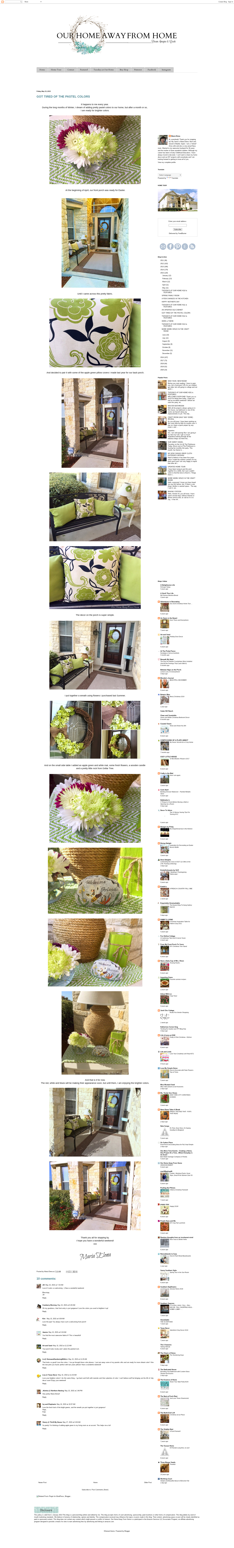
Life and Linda (165, 1052)
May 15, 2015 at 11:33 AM (67, 1375)
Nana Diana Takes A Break (170, 1110)
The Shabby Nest (166, 1429)
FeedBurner (182, 233)
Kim (44, 1319)
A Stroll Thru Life (166, 593)
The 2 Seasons (165, 1345)
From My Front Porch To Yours (172, 944)
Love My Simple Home (168, 1068)
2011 (162, 260)
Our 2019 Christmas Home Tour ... (181, 604)
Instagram (166, 69)
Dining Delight (165, 843)
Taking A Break (165, 1347)
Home (42, 69)
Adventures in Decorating (170, 602)
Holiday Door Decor (176, 636)
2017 (162, 360)
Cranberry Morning (49, 1305)
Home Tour (56, 69)
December (166, 353)
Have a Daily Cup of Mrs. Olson (172, 961)
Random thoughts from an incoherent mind (176, 1237)
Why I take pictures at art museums (171, 1087)
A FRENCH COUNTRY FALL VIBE (181, 889)
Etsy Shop (124, 69)
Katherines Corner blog (169, 1027)
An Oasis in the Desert (168, 618)
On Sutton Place (166, 1142)
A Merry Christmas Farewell (179, 1190)
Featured (84, 69)
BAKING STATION (174, 491)
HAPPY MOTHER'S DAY (171, 302)
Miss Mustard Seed (167, 1085)
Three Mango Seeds (167, 1462)
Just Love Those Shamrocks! (179, 1398)
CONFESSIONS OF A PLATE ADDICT (174, 740)
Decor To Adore (166, 810)
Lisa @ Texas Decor (49, 1375)
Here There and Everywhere (179, 620)
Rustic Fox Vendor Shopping (179, 1012)
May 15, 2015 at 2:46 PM (73, 1391)
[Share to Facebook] (74, 1271)
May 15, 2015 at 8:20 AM (66, 1305)
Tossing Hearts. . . (175, 963)
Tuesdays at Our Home (104, 69)
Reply (44, 1298)
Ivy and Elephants (49, 1404)
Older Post (148, 1482)
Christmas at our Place (177, 1415)
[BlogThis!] (69, 1271)
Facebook (152, 69)
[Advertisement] (81, 81)
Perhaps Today (165, 587)
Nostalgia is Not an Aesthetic (169, 653)
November (166, 350)
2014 (162, 270)
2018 (162, 363)
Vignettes (171, 431)
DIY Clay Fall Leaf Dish (177, 1223)
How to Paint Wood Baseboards (180, 1256)
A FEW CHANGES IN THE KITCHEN (175, 299)
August (165, 341)
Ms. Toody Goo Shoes (168, 1093)
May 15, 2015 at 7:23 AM (54, 1285)
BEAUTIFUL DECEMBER (178, 680)
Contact (70, 69)
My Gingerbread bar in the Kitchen (181, 829)
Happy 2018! (174, 1206)
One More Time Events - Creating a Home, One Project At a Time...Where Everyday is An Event (176, 1153)
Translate (174, 178)
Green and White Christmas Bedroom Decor (175, 717)
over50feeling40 (166, 1171)
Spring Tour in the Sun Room (179, 1272)
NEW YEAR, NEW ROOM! (177, 381)
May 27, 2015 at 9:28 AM (71, 1422)
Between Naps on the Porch (170, 670)
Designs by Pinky (167, 827)
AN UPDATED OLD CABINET (172, 310)
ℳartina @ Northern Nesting (53, 1391)
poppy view (164, 1204)
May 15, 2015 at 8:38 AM (55, 1319)
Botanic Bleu (165, 694)
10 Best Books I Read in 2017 (179, 759)
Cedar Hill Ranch (166, 711)
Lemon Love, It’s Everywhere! (170, 672)
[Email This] (67, 1271)
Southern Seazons (167, 1303)
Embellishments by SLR (169, 870)
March (164, 282)
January (165, 275)
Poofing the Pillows (167, 1188)
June (164, 335)
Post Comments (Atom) (100, 1490)
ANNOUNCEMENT (166, 1165)
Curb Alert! (164, 790)
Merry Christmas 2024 (177, 696)
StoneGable (164, 1320)
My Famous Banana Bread (169, 595)
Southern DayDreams (168, 1287)
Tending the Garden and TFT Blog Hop (173, 1029)
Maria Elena (175, 136)
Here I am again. (175, 775)
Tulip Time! (173, 996)
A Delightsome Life (167, 585)
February (165, 278)
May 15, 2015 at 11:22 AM (62, 1346)
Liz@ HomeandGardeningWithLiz (55, 1359)
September (166, 344)
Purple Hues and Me (168, 1221)
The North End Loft (167, 1413)
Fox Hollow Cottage (167, 936)
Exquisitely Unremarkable (170, 903)
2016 (162, 357)
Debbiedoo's (165, 800)
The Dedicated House (168, 1369)
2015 (162, 273)
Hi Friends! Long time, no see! (180, 1448)
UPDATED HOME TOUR (176, 467)
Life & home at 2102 (167, 1035)
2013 (162, 267)
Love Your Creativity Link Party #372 (182, 1054)
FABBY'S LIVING (166, 920)
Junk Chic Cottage (167, 1010)
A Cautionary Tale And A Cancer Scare (173, 938)
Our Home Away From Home (171, 1163)
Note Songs (164, 1126)
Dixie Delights (165, 860)
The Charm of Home (168, 1353)
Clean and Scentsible (168, 715)
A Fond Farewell (175, 1431)
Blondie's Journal (167, 678)
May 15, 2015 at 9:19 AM (57, 1332)
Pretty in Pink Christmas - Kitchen (181, 1037)
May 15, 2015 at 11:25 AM (77, 1359)
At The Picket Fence (167, 651)
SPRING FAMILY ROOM (170, 295)
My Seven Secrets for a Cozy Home (181, 742)
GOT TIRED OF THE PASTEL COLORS (176, 313)
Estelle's (163, 887)
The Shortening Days (177, 1355)
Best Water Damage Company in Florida (173, 1157)
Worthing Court (166, 1479)
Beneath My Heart (167, 659)
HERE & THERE (168, 321)
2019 (162, 367)
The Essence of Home (168, 1380)
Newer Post (42, 1482)
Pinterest (138, 69)
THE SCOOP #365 (166, 1322)
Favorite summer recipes (178, 979)
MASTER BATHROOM (176, 406)
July (164, 338)
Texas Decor (165, 1328)
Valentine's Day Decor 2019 (179, 1330)
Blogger (127, 1531)
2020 (162, 370)
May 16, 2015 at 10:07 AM (66, 1404)
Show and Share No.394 (178, 726)
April (164, 285)
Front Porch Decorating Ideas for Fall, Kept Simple (176, 1144)
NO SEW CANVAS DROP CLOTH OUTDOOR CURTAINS (180, 454)
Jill (43, 1285)
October (165, 347)
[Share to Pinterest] (76, 1271)
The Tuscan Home (167, 1446)
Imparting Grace (166, 977)
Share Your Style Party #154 (179, 1382)
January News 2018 (176, 1289)
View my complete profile (167, 162)
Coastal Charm (165, 724)
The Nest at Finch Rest (168, 1396)
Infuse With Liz (166, 994)
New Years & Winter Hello (178, 1239)
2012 (162, 263)
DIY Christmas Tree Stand (178, 946)
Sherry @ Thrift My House (52, 1422)
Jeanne (45, 1332)
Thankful (173, 1464)
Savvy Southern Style (168, 1270)
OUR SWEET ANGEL (175, 442)
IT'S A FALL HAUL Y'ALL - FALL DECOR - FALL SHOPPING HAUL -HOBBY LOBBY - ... (181, 1307)
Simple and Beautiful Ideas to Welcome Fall (174, 1481)
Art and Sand (47, 1346)
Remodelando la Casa (168, 1254)
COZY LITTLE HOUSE (168, 757)
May (164, 288)
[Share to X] (72, 1271)
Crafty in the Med (166, 773)
